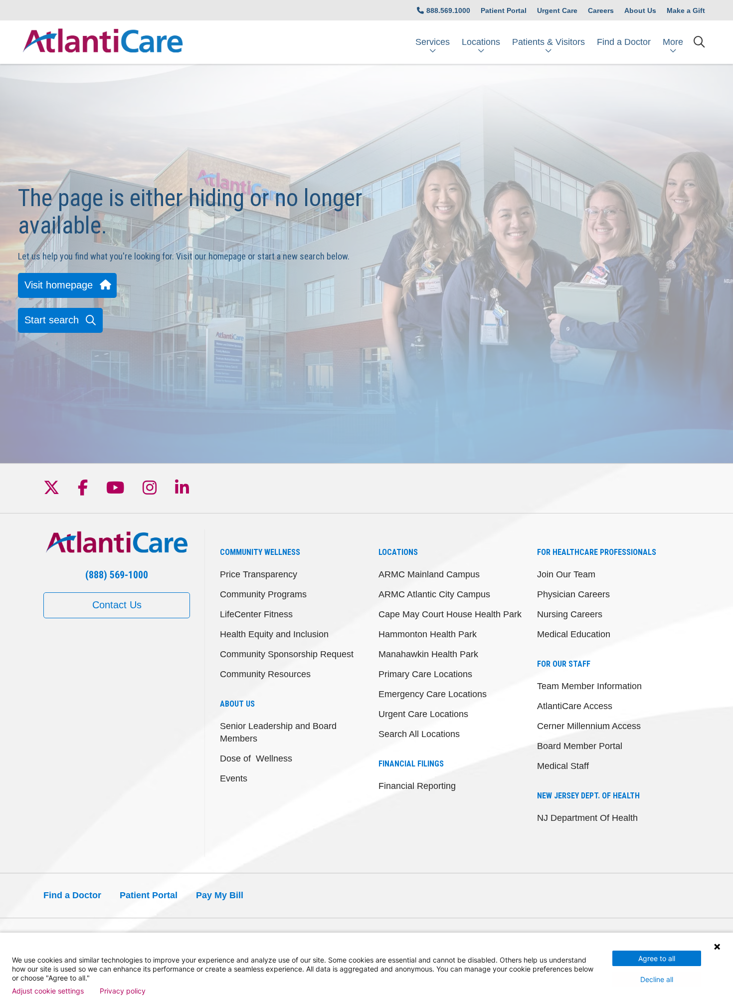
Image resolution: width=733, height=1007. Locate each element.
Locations (481, 42)
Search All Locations (419, 734)
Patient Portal (504, 10)
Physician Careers (573, 594)
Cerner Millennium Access (589, 726)
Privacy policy (123, 991)
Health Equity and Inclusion (274, 634)
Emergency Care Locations (432, 694)
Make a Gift (686, 10)
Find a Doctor (624, 42)
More (673, 42)
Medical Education (573, 634)
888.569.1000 (448, 10)
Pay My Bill (219, 895)
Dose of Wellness (256, 758)
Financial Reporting (417, 786)
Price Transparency (258, 574)
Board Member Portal (579, 746)
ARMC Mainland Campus (429, 574)
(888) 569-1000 (116, 575)
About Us (640, 10)
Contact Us (117, 604)
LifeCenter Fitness (256, 614)
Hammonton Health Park (427, 634)
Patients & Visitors (548, 42)
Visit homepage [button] (58, 284)
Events (233, 778)
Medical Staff (563, 766)
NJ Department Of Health (587, 818)
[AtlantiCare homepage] (102, 42)
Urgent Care (557, 10)
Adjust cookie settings (48, 991)
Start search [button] (51, 319)
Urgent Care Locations (423, 714)
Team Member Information (589, 686)
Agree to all (656, 958)
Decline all (656, 979)
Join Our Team (566, 574)
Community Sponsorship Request (287, 654)
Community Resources (265, 674)
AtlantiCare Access (574, 706)
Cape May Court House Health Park (450, 614)
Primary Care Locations (425, 674)
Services (432, 42)
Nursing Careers (569, 614)
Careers (601, 10)
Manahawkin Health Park (428, 654)
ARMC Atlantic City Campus (434, 594)
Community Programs (263, 594)
